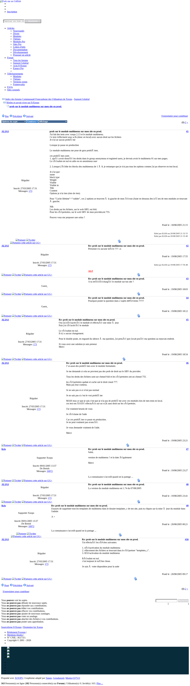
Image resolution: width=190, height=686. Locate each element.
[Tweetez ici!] (30, 240)
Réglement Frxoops (16, 632)
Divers (16, 33)
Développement (20, 52)
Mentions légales (15, 635)
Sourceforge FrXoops (11, 627)
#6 (187, 363)
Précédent (17, 116)
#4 (187, 298)
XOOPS (19, 678)
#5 (187, 319)
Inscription (12, 11)
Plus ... (100, 683)
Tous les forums (20, 60)
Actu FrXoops (20, 65)
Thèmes (16, 39)
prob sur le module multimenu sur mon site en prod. (36, 106)
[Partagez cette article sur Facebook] (21, 240)
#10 (187, 539)
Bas (7, 116)
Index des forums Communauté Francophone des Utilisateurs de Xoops (38, 99)
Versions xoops (20, 81)
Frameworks (19, 84)
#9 (187, 505)
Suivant (29, 116)
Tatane (49, 678)
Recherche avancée (178, 603)
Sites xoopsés (13, 90)
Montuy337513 (72, 678)
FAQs (10, 87)
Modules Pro (19, 41)
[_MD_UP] (119, 242)
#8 (187, 484)
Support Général (20, 63)
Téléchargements (15, 73)
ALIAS (5, 131)
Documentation (20, 49)
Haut (6, 585)
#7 (187, 449)
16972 (50, 471)
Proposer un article (22, 55)
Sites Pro (17, 44)
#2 (187, 246)
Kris (3, 449)
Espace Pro (18, 68)
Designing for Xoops (33, 627)
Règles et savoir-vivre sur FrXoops (23, 102)
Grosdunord (58, 678)
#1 (187, 131)
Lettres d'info (19, 47)
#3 (187, 278)
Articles (10, 28)
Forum (10, 57)
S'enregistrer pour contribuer (174, 116)
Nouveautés (18, 31)
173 (30, 191)
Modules (17, 36)
